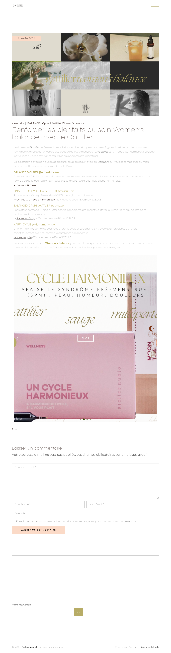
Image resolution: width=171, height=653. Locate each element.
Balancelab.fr (30, 647)
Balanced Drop (26, 218)
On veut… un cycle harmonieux (36, 199)
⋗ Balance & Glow (25, 185)
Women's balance (73, 123)
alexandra (18, 123)
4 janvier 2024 (26, 38)
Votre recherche (21, 604)
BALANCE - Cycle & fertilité (44, 123)
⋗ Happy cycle (23, 237)
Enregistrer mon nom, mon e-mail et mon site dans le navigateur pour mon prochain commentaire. (76, 521)
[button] (17, 338)
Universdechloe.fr (148, 647)
